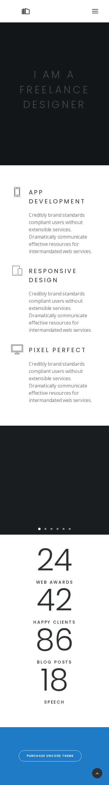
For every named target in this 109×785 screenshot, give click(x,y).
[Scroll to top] (97, 772)
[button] (95, 11)
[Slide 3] (51, 529)
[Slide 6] (70, 529)
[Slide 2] (45, 529)
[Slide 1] (39, 529)
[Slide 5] (64, 529)
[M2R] (26, 11)
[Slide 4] (57, 529)
